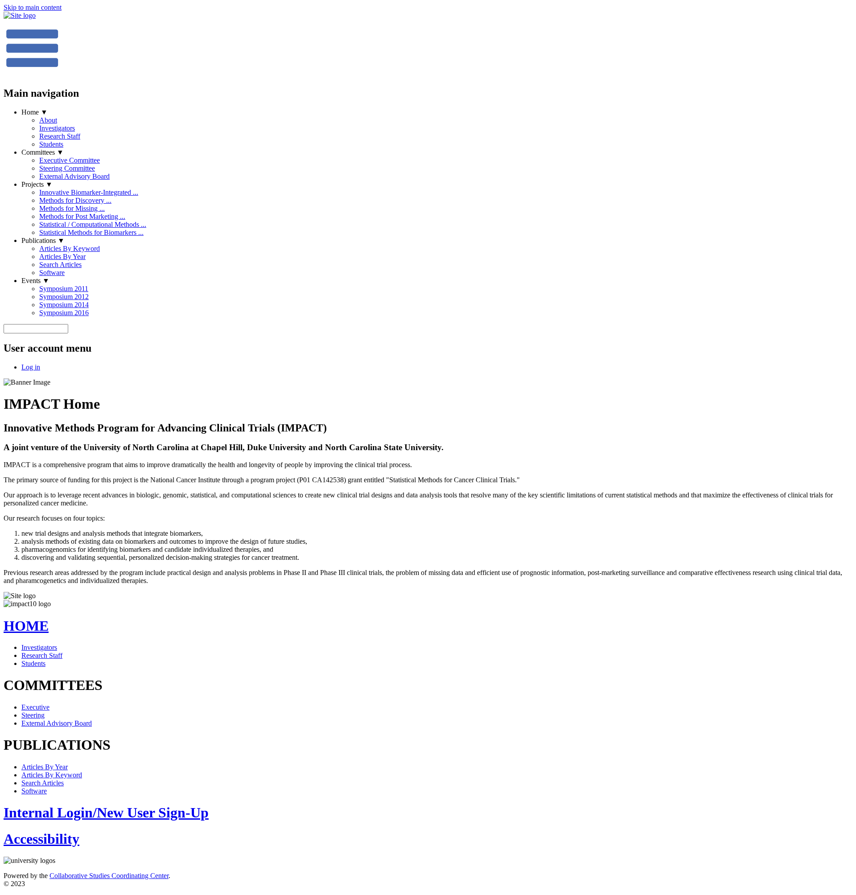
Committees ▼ (42, 152)
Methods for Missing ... (72, 208)
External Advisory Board (74, 176)
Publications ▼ (43, 240)
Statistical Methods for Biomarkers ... (91, 232)
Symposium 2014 (64, 304)
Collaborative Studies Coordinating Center (109, 875)
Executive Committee (69, 160)
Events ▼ (35, 280)
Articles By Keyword (69, 248)
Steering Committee (67, 168)
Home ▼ (34, 112)
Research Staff (59, 136)
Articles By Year (62, 256)
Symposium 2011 (63, 288)
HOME (26, 626)
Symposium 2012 (64, 296)
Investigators (57, 128)
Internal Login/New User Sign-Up (106, 813)
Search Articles (60, 264)
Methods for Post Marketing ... (82, 216)
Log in (30, 367)
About (48, 120)
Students (51, 144)
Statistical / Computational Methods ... (92, 224)
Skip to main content (33, 7)
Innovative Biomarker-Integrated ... (88, 192)
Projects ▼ (37, 184)
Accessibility (41, 839)
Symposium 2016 (64, 312)
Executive (35, 707)
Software (52, 272)
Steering (33, 715)
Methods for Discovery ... (75, 200)
